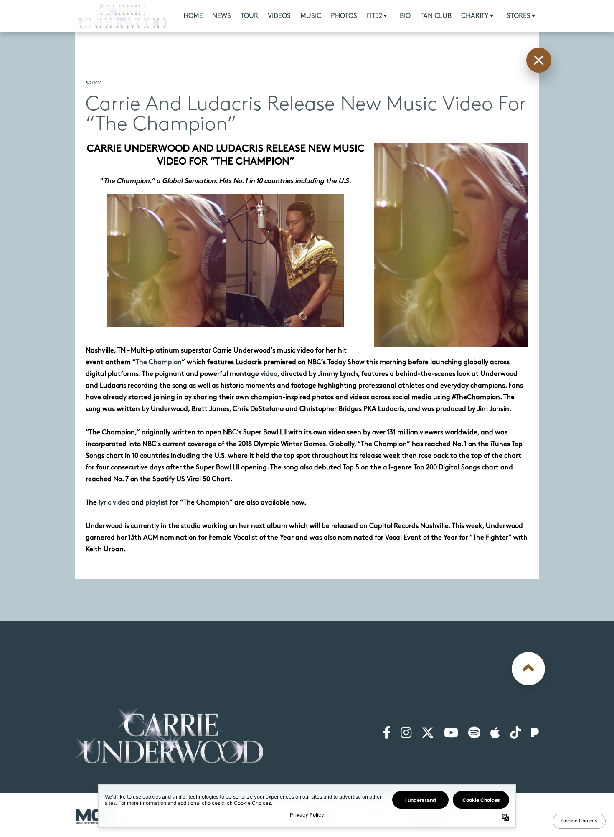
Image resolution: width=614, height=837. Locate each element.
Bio (405, 16)
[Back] (538, 60)
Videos (279, 16)
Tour (249, 16)
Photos (344, 16)
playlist (156, 503)
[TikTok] (515, 733)
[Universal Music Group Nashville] (94, 816)
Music (310, 16)
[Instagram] (406, 733)
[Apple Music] (495, 733)
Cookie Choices (517, 814)
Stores (518, 16)
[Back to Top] (528, 668)
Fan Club (436, 16)
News (221, 16)
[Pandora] (535, 733)
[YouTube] (451, 733)
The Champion (159, 362)
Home (193, 16)
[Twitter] (427, 733)
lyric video (114, 503)
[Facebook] (387, 733)
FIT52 (374, 16)
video (269, 374)
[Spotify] (474, 733)
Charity (475, 16)
